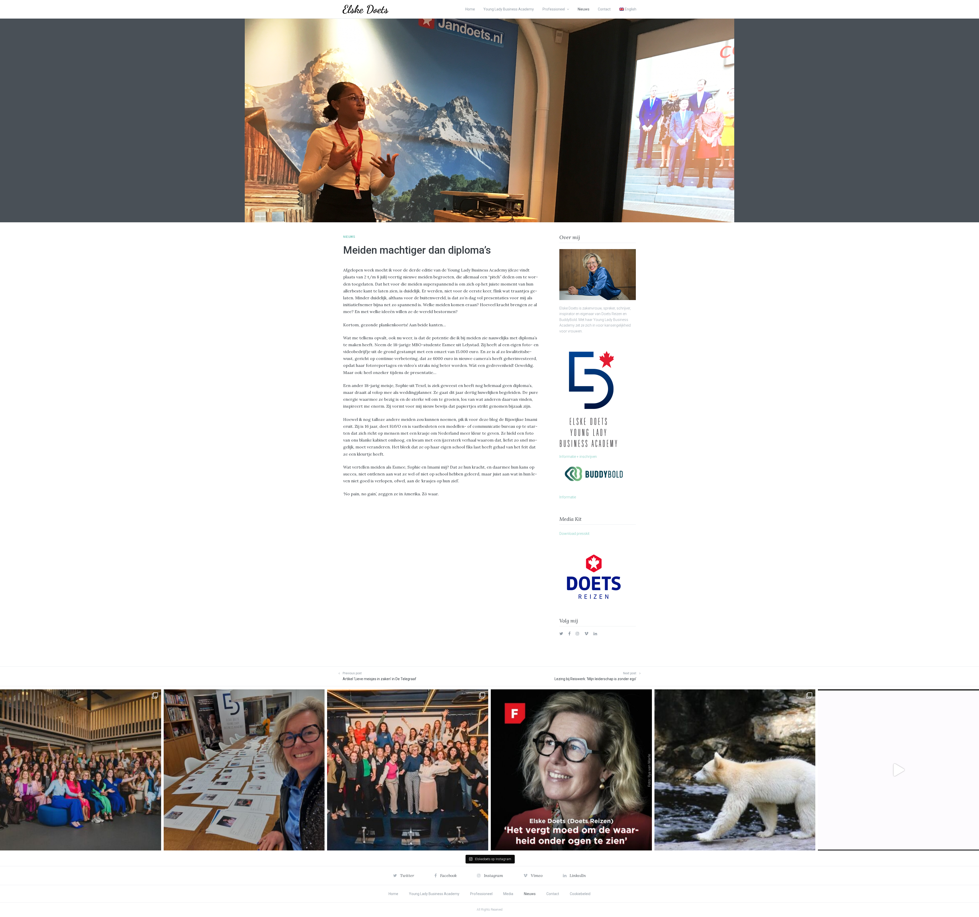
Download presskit (574, 534)
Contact (604, 9)
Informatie (567, 497)
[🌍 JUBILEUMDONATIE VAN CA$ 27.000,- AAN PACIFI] (735, 769)
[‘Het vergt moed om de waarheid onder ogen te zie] (571, 769)
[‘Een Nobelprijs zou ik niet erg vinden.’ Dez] (407, 769)
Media (508, 894)
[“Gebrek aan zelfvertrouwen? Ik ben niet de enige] (80, 769)
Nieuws (583, 9)
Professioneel (554, 9)
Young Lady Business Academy (508, 9)
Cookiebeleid (580, 894)
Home (470, 9)
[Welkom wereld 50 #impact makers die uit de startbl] (244, 769)
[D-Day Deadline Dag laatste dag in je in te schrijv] (898, 769)
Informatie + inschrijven (578, 457)
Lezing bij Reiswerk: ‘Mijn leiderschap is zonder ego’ (595, 679)
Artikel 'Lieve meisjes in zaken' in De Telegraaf (379, 679)
